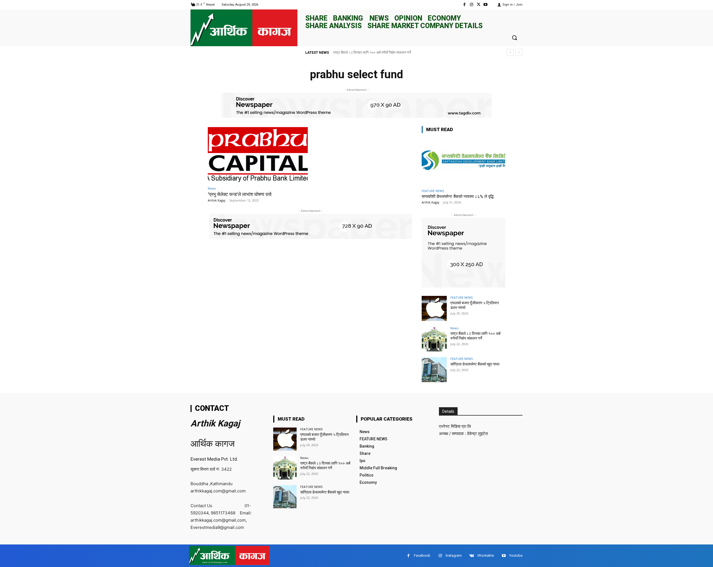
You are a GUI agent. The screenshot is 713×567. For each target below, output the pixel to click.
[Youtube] (485, 4)
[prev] (510, 52)
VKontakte (485, 555)
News (212, 188)
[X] (478, 4)
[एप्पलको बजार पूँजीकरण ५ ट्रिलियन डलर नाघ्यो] (434, 308)
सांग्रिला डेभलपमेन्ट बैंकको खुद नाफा (474, 364)
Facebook (422, 555)
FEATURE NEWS (433, 190)
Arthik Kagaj (216, 200)
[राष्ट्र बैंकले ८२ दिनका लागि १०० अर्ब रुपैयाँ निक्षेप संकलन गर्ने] (434, 339)
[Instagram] (471, 4)
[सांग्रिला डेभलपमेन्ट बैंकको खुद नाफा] (434, 369)
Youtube (515, 555)
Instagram (454, 555)
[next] (519, 52)
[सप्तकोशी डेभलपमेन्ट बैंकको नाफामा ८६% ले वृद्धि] (463, 162)
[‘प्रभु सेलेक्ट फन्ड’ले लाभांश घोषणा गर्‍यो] (258, 154)
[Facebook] (464, 4)
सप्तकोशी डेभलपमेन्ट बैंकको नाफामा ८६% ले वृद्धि (458, 196)
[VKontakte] (472, 556)
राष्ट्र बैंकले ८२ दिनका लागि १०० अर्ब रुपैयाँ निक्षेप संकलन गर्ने (372, 52)
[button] (514, 38)
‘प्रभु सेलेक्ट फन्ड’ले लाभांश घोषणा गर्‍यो (240, 194)
